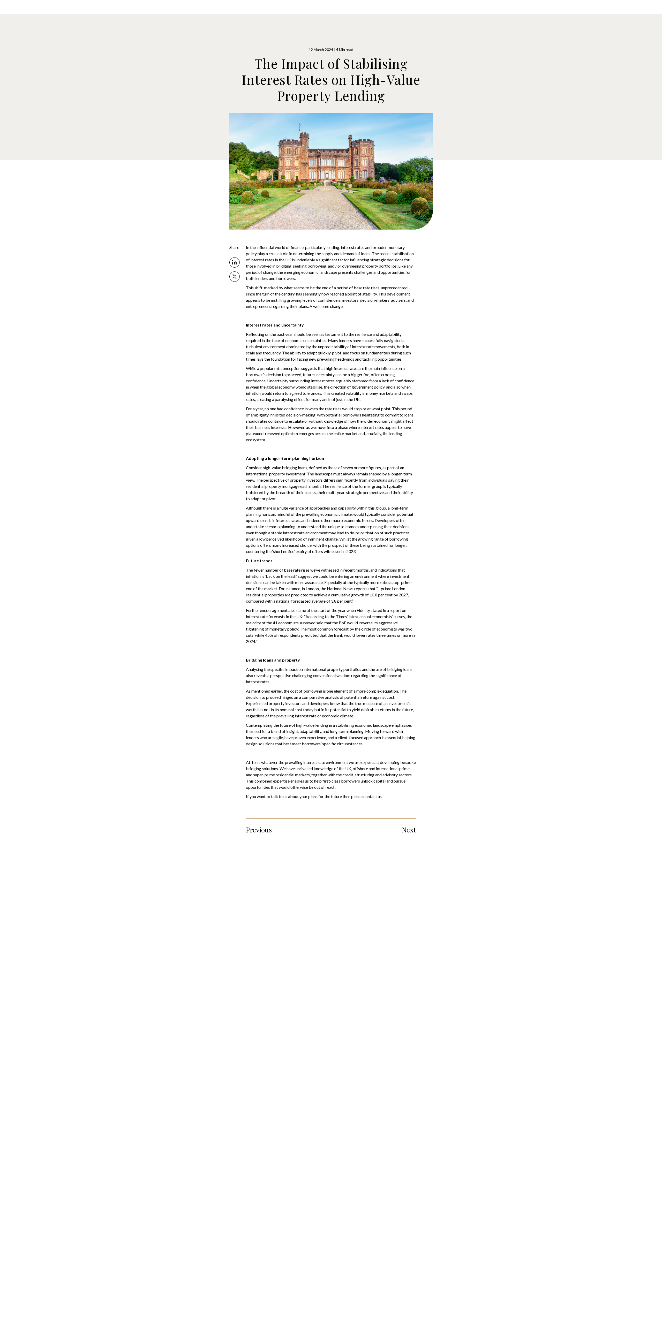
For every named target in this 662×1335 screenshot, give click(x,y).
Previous (259, 829)
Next (409, 829)
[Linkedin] (245, 262)
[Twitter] (245, 276)
